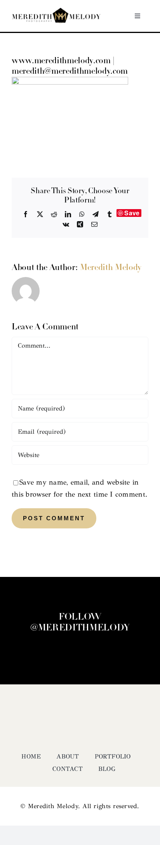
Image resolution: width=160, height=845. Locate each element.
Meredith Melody (110, 267)
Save (131, 213)
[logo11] (56, 11)
